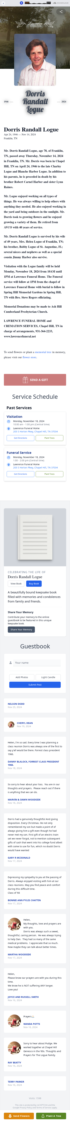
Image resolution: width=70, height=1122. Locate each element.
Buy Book (34, 583)
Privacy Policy (26, 1107)
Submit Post (35, 684)
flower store (29, 357)
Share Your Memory (21, 629)
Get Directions (20, 438)
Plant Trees (49, 438)
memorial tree (43, 352)
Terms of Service (43, 1107)
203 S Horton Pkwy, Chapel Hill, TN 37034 (35, 431)
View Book (16, 583)
